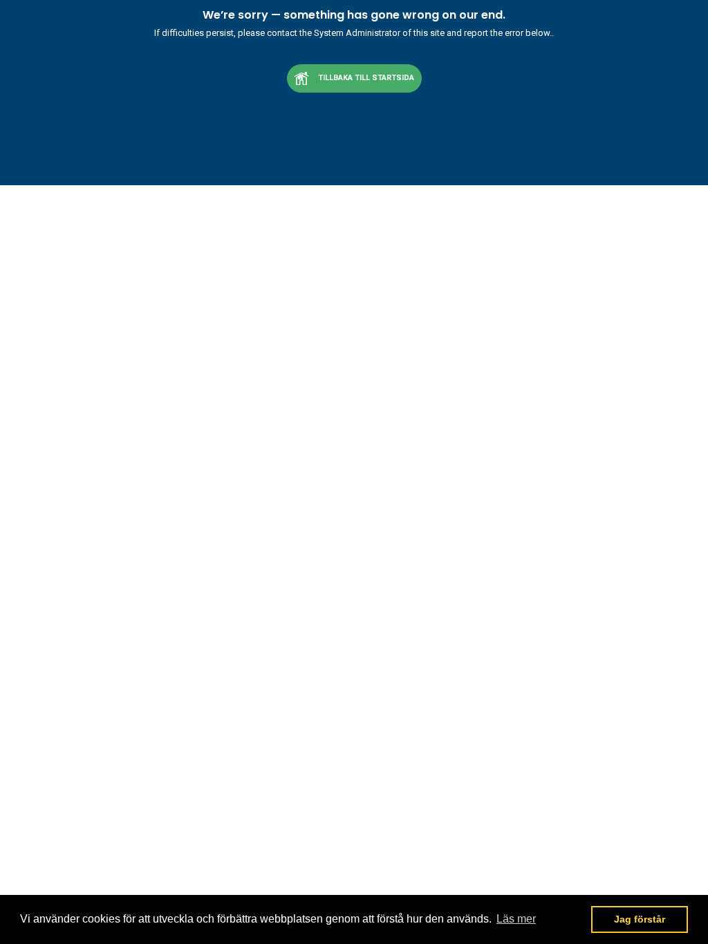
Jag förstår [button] (639, 919)
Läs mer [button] (516, 919)
